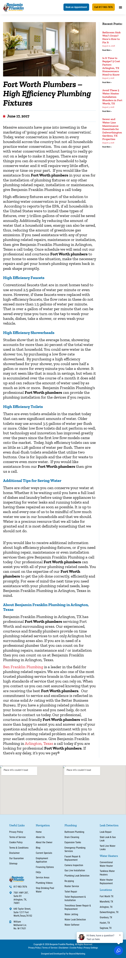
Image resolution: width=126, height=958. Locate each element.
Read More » (107, 50)
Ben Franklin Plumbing (23, 666)
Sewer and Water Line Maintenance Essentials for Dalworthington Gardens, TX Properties (112, 129)
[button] (76, 7)
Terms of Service (49, 947)
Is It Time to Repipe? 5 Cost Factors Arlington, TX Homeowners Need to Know (111, 66)
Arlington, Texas (39, 743)
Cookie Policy (76, 947)
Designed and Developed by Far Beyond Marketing (63, 953)
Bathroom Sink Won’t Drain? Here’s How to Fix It (111, 37)
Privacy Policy (34, 947)
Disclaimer (63, 947)
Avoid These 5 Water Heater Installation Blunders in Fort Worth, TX (112, 97)
